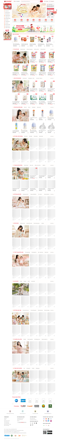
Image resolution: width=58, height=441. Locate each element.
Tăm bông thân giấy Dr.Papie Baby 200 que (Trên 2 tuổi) (33, 189)
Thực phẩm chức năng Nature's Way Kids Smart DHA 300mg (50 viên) (33, 350)
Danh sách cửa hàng (7, 420)
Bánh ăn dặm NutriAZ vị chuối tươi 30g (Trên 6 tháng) (33, 147)
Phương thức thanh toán (33, 419)
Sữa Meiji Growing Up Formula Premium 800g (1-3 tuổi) (25, 73)
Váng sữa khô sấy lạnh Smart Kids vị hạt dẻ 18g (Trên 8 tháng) (33, 45)
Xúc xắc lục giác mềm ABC (42, 333)
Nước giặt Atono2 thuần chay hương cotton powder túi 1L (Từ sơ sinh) (42, 392)
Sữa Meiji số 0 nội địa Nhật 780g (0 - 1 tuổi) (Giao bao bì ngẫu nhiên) (51, 60)
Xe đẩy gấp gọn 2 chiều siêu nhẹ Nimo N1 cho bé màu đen (33, 305)
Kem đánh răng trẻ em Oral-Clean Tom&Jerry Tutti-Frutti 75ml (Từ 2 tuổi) (42, 218)
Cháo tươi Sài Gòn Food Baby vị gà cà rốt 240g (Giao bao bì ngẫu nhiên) (42, 147)
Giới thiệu (5, 418)
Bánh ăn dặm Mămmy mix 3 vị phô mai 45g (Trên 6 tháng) (51, 147)
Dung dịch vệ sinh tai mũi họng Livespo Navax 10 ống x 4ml (25, 45)
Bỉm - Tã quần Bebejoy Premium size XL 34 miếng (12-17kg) (33, 102)
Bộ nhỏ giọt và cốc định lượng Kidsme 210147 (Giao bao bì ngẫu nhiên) (42, 189)
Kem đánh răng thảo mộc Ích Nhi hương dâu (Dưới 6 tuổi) (51, 218)
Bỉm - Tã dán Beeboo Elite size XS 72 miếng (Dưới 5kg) (24, 102)
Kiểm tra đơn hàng (32, 418)
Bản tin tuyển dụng (6, 425)
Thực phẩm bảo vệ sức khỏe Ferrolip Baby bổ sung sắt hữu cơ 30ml (41, 45)
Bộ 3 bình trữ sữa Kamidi (24, 362)
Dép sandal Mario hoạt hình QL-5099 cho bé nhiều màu (51, 263)
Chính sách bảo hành (20, 419)
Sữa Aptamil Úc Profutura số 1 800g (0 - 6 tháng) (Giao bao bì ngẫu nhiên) (42, 73)
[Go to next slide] (54, 42)
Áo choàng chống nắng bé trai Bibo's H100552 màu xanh (42, 276)
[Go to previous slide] (13, 42)
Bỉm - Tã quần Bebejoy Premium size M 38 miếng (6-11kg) (42, 102)
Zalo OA (18, 420)
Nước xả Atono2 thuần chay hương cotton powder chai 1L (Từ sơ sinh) (51, 392)
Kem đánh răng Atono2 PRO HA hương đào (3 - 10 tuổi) (16, 218)
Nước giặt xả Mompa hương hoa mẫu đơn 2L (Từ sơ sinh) (33, 392)
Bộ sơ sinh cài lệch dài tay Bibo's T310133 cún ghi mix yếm (16, 247)
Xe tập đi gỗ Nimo (32, 291)
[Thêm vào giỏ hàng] (19, 46)
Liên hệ (5, 419)
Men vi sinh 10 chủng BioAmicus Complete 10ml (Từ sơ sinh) (49, 45)
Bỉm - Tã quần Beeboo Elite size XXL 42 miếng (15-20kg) (51, 89)
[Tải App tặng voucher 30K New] (29, 10)
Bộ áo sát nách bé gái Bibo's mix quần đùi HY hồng (24, 276)
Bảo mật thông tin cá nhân (7, 424)
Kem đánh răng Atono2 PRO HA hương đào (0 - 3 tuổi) (24, 218)
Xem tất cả (51, 34)
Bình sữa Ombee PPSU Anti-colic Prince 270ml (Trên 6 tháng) (24, 131)
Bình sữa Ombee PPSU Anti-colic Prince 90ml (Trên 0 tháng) (16, 45)
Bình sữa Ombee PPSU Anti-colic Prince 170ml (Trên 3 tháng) (51, 118)
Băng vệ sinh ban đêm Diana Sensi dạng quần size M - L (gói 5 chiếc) (51, 363)
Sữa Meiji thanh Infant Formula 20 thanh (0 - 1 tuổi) (33, 73)
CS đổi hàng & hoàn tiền (20, 418)
